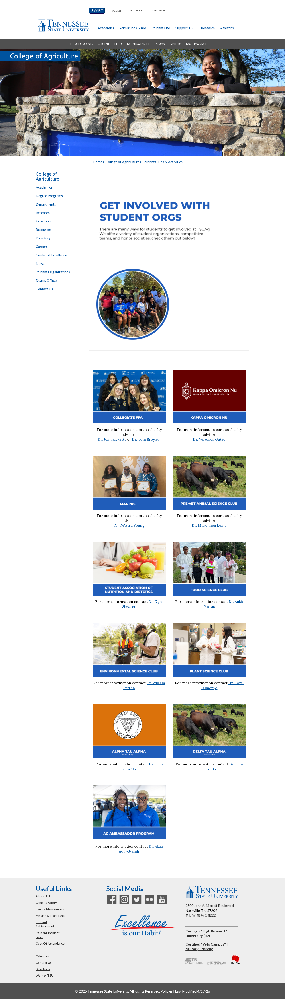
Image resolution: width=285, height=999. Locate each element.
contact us (44, 962)
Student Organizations (53, 272)
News (40, 263)
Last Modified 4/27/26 (192, 991)
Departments (46, 204)
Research (43, 212)
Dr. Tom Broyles (145, 439)
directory (135, 10)
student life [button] (161, 28)
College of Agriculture (47, 176)
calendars (43, 956)
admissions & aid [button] (132, 28)
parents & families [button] (139, 43)
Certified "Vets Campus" (205, 944)
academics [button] (106, 28)
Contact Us (44, 289)
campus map (157, 10)
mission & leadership (50, 915)
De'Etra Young (132, 525)
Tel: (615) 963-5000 (200, 915)
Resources (43, 229)
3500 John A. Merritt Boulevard (209, 905)
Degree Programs (49, 195)
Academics (44, 187)
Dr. (117, 525)
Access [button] (116, 10)
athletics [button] (227, 28)
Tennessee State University (63, 25)
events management (50, 909)
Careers (42, 246)
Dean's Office (46, 280)
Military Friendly (199, 949)
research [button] (208, 28)
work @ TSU (44, 975)
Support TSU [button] (185, 28)
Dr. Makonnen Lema (209, 525)
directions (43, 969)
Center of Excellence (51, 255)
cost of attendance (50, 943)
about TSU (43, 896)
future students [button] (81, 43)
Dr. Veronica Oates (209, 439)
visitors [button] (176, 43)
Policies (167, 991)
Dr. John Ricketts (112, 439)
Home (97, 162)
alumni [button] (161, 43)
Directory (43, 238)
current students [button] (110, 43)
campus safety (46, 902)
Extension (43, 221)
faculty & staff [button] (196, 43)
